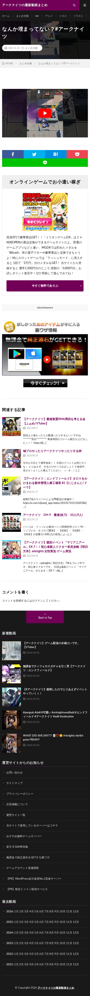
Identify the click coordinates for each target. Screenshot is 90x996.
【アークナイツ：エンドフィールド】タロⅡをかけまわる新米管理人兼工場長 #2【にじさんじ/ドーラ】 (55, 483)
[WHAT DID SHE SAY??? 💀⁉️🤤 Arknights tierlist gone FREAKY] (11, 743)
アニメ (49, 16)
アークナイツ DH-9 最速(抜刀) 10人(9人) (53, 515)
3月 (26, 911)
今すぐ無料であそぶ (45, 285)
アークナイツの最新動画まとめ (56, 988)
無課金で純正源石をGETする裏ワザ (28, 857)
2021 (9, 964)
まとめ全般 (22, 16)
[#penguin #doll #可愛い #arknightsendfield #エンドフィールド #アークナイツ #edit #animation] (11, 720)
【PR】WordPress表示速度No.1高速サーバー (34, 878)
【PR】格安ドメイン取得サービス (27, 889)
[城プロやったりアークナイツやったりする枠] (11, 458)
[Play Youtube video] (45, 113)
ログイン (37, 600)
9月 (56, 911)
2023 (9, 943)
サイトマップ (14, 783)
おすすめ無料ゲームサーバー (24, 836)
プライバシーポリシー (19, 794)
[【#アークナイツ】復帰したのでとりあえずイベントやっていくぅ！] (11, 697)
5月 (36, 911)
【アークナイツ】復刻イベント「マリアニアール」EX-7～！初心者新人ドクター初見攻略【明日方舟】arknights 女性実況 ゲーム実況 (55, 547)
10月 (62, 922)
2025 (9, 922)
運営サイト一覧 (15, 815)
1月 (16, 911)
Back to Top (45, 618)
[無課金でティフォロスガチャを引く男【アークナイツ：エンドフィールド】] (11, 673)
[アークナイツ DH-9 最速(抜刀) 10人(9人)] (11, 522)
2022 (9, 954)
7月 (46, 911)
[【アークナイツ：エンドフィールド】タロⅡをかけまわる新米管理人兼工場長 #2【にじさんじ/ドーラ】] (11, 486)
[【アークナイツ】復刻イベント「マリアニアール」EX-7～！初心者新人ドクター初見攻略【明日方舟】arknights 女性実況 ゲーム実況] (11, 549)
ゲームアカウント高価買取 (22, 868)
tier (37, 16)
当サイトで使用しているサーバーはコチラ (32, 825)
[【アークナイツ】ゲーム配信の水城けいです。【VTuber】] (11, 650)
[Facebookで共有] (13, 154)
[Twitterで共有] (34, 154)
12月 (76, 922)
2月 (21, 911)
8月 (51, 911)
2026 (9, 911)
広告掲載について (17, 804)
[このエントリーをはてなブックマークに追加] (56, 154)
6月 (41, 911)
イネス (63, 16)
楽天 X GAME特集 (17, 847)
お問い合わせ (14, 772)
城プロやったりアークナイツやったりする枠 (52, 451)
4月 (31, 911)
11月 (69, 922)
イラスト (78, 16)
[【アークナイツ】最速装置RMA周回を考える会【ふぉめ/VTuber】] (11, 426)
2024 (9, 932)
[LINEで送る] (45, 162)
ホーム (6, 16)
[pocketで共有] (77, 154)
